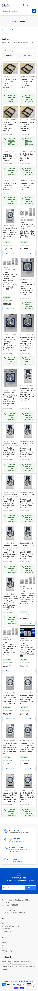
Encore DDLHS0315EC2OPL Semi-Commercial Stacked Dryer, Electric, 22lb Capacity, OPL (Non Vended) (10, 648)
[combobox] (19, 11)
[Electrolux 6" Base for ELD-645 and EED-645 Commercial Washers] (10, 112)
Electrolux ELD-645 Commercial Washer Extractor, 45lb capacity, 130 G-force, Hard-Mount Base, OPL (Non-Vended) (27, 450)
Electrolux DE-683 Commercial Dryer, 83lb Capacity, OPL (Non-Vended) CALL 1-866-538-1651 (10, 699)
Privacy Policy (7, 951)
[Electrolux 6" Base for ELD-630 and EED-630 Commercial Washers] (27, 112)
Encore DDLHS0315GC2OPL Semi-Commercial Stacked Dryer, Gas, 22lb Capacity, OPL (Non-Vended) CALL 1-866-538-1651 (27, 597)
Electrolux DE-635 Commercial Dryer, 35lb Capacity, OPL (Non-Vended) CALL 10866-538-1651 (27, 747)
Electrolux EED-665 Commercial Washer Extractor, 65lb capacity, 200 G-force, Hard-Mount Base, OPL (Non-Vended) (10, 552)
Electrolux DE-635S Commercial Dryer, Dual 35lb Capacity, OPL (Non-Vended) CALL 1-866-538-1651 (10, 233)
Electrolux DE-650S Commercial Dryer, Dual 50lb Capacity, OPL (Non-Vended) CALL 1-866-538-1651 (10, 748)
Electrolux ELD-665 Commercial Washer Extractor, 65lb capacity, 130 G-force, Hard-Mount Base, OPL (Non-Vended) (10, 450)
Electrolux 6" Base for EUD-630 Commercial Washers (27, 186)
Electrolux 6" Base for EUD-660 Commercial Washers (27, 157)
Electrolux (11, 30)
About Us (5, 923)
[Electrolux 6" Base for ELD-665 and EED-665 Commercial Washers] (27, 68)
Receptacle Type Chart (10, 926)
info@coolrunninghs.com (17, 841)
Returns (4, 948)
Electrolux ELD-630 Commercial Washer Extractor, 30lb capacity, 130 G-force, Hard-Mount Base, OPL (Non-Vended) (10, 501)
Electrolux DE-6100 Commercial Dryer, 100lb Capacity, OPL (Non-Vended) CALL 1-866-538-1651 (27, 797)
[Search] (34, 11)
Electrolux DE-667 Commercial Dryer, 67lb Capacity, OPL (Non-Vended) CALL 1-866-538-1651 (27, 699)
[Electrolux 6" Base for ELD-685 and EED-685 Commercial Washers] (10, 68)
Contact (4, 942)
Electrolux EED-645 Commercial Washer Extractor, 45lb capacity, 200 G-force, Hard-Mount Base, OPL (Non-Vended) (27, 552)
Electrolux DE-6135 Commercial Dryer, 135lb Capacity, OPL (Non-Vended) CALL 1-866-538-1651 (10, 797)
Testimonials (6, 932)
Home (3, 30)
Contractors (6, 929)
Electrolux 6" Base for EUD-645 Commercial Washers (9, 186)
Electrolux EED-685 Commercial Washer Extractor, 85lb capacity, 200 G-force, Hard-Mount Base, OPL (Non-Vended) (27, 501)
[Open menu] (34, 4)
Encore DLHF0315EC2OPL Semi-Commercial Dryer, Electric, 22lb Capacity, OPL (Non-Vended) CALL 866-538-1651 (27, 650)
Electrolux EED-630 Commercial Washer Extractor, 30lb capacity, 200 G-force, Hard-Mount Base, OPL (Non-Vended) (10, 603)
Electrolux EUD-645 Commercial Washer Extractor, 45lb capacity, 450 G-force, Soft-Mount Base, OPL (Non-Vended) (27, 344)
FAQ (3, 945)
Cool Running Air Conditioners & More (22, 981)
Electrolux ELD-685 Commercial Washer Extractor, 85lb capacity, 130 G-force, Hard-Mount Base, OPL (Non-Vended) (27, 394)
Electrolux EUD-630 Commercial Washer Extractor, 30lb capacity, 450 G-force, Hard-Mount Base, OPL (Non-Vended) (10, 399)
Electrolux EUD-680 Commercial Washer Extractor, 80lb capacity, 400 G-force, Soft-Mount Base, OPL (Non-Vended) (27, 288)
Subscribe (30, 888)
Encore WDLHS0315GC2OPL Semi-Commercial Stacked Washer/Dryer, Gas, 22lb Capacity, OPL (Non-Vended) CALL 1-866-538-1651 (27, 230)
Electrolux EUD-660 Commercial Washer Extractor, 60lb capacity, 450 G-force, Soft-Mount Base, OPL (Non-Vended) (10, 344)
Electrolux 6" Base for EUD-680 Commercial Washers (9, 157)
